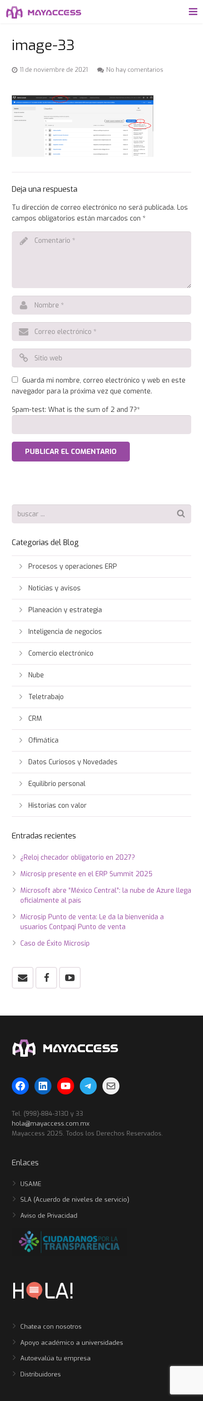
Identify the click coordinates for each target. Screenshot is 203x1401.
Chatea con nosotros (51, 1327)
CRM (35, 718)
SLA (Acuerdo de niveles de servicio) (74, 1200)
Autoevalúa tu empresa (55, 1358)
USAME (31, 1184)
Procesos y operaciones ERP (72, 566)
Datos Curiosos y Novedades (73, 762)
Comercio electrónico (60, 653)
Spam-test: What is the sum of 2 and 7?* (76, 409)
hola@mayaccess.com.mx (51, 1123)
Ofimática (43, 740)
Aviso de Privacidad (48, 1216)
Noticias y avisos (54, 588)
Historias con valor (57, 805)
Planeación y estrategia (65, 610)
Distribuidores (40, 1374)
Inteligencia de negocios (65, 631)
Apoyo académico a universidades (71, 1343)
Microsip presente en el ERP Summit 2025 (86, 874)
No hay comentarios (134, 70)
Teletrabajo (46, 696)
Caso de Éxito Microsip (55, 943)
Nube (36, 675)
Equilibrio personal (56, 783)
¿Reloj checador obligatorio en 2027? (77, 857)
